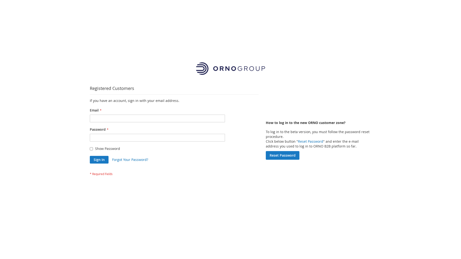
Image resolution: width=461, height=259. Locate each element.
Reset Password (310, 141)
